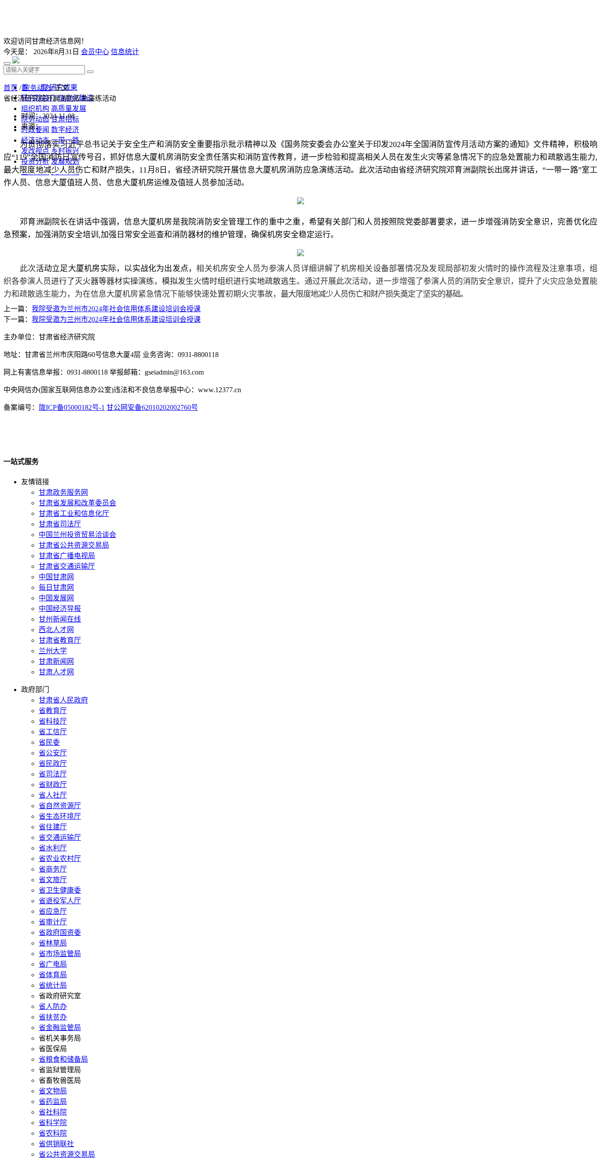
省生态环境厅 (60, 816)
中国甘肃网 (56, 577)
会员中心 (95, 51)
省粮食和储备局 (63, 1059)
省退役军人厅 (60, 901)
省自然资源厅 (60, 805)
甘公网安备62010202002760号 (152, 407)
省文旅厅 (53, 879)
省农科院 (53, 1133)
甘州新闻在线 (60, 619)
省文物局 (53, 1091)
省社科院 (53, 1112)
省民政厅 (53, 763)
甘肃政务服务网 (63, 492)
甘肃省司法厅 (60, 524)
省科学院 (53, 1122)
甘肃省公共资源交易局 (74, 545)
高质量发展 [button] (68, 108)
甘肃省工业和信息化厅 (74, 513)
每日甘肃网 (56, 587)
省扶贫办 (53, 1017)
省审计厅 (53, 922)
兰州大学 (53, 651)
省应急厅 (53, 911)
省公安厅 (53, 753)
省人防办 (53, 1006)
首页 (11, 88)
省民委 (49, 742)
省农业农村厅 (60, 858)
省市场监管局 (60, 953)
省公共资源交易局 (67, 1154)
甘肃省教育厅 (60, 640)
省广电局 (53, 964)
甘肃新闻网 (56, 661)
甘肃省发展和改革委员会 (77, 503)
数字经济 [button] (65, 129)
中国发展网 (56, 598)
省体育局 (53, 974)
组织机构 (35, 108)
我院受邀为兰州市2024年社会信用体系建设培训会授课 (116, 309)
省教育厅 (53, 710)
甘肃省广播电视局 (67, 555)
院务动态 (37, 88)
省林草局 (53, 943)
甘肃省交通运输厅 (67, 566)
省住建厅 (53, 827)
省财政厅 (53, 784)
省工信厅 (53, 732)
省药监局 (53, 1101)
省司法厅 (53, 774)
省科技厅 (53, 721)
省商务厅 (53, 869)
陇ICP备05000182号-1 (72, 407)
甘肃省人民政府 (63, 700)
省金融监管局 (60, 1027)
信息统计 (125, 51)
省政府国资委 (60, 932)
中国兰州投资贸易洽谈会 (77, 534)
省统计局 (53, 985)
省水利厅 (53, 848)
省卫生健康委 (60, 890)
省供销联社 (56, 1144)
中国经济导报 (60, 608)
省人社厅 (53, 795)
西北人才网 (56, 629)
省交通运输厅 (60, 837)
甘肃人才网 (56, 672)
